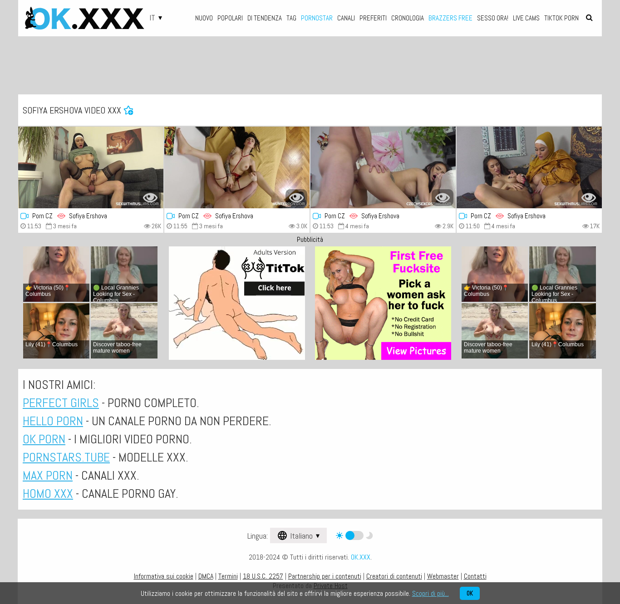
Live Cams (526, 18)
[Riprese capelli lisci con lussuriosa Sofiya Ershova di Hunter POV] (237, 167)
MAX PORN (48, 475)
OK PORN (44, 439)
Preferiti (373, 18)
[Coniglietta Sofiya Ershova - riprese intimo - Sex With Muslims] (529, 167)
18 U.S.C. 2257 (263, 576)
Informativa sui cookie (163, 576)
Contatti (475, 576)
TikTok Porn (561, 18)
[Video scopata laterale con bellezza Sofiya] (90, 167)
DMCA (205, 576)
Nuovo (204, 18)
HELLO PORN (53, 421)
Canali (346, 18)
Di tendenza (264, 18)
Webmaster (443, 576)
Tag (291, 18)
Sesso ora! (492, 18)
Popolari (230, 18)
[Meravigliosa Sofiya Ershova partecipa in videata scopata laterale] (383, 167)
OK (470, 593)
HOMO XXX (48, 493)
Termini (228, 576)
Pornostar (317, 18)
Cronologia (407, 18)
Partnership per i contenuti (324, 576)
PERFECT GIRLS (61, 403)
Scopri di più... (430, 593)
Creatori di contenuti (394, 576)
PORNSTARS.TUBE (66, 457)
